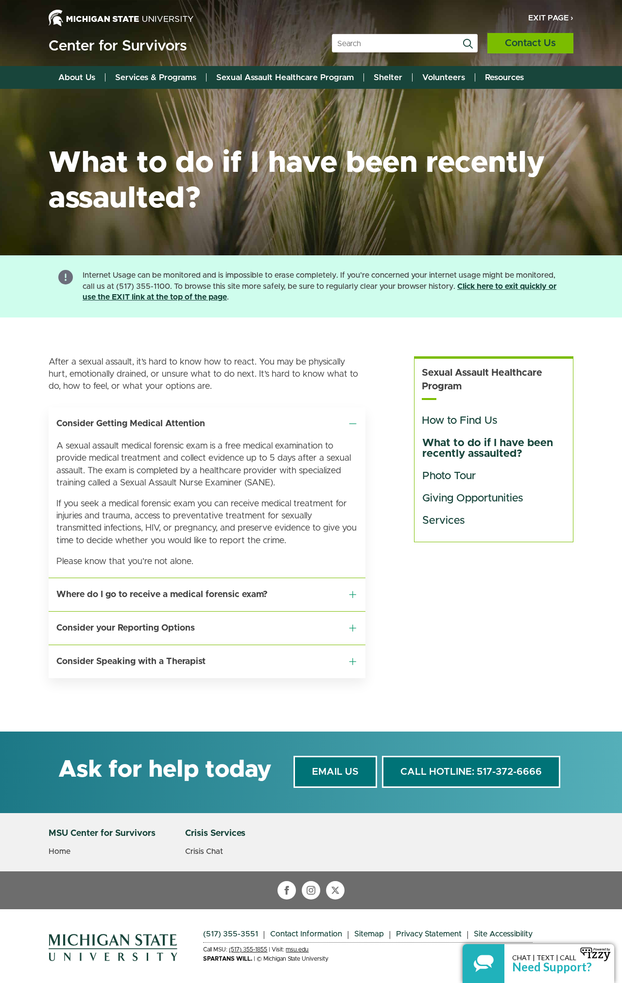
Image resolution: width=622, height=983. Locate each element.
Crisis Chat (204, 851)
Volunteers (443, 77)
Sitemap (369, 934)
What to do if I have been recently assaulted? (489, 448)
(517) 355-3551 (230, 934)
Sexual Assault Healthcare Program (285, 77)
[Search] (468, 43)
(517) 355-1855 (248, 949)
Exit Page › (550, 18)
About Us (76, 77)
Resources (504, 77)
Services (443, 521)
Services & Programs (155, 77)
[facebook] (286, 890)
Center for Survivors (118, 46)
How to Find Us (459, 421)
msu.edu (297, 949)
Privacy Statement (429, 934)
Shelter (388, 77)
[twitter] (335, 890)
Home (59, 851)
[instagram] (311, 890)
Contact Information (306, 934)
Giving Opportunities (474, 498)
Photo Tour (449, 476)
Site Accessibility (503, 934)
